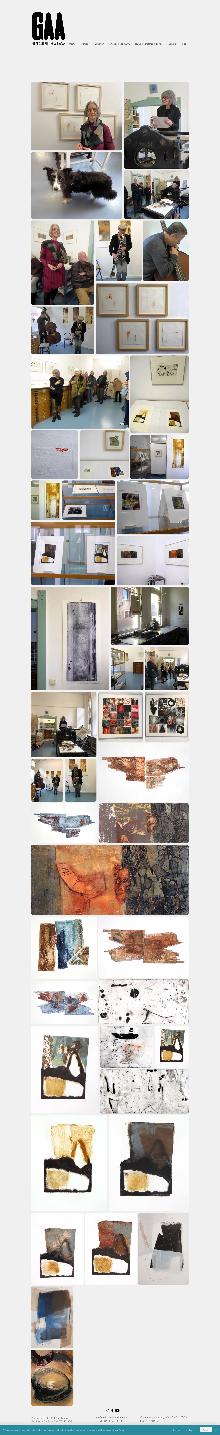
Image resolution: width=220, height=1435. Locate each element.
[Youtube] (117, 1410)
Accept (206, 1429)
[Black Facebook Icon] (112, 1410)
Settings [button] (176, 1429)
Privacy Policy (117, 1429)
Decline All (191, 1429)
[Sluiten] (216, 1429)
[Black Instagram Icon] (107, 1410)
